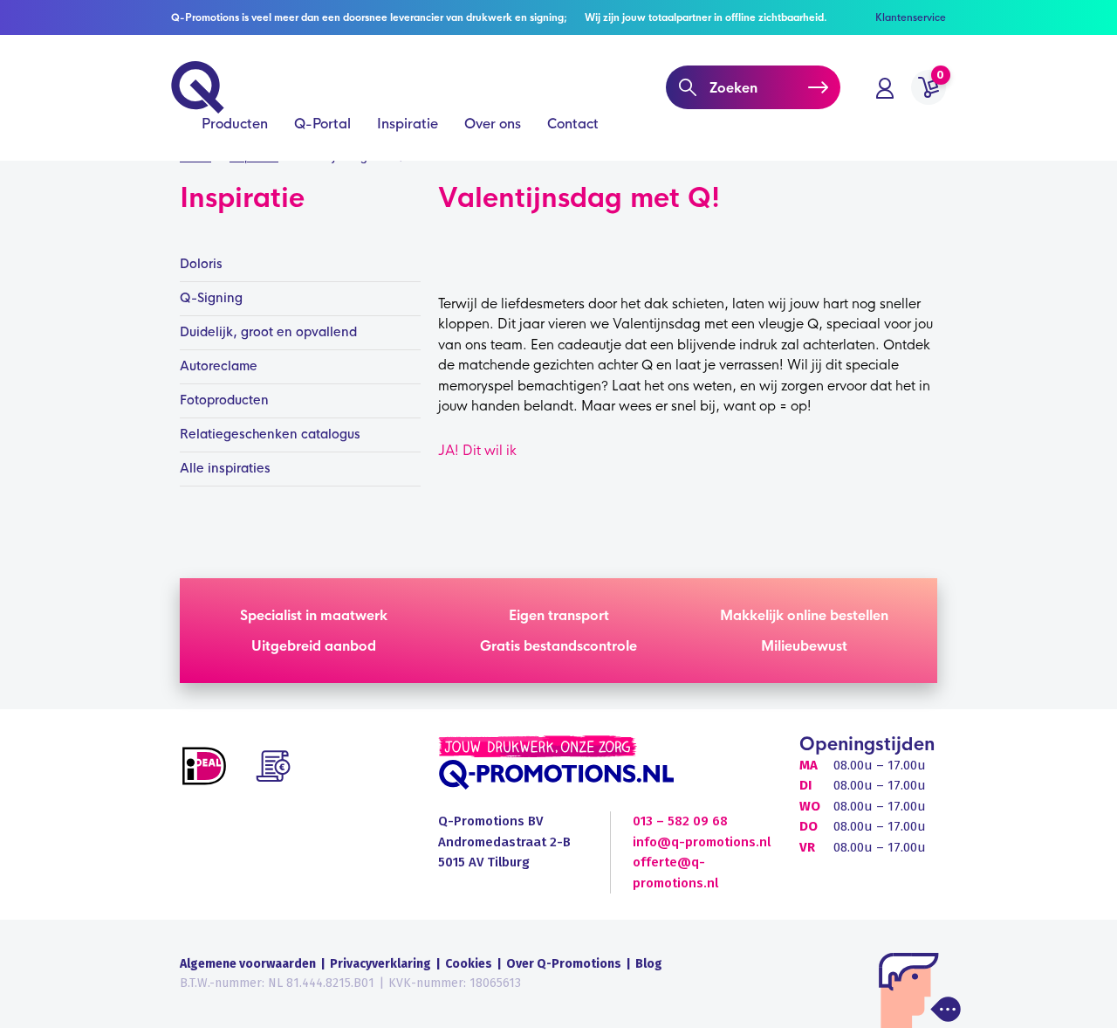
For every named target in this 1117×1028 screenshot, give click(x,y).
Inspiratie (407, 123)
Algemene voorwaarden (248, 963)
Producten (235, 123)
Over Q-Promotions (563, 963)
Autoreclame (218, 366)
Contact (573, 123)
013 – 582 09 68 (680, 821)
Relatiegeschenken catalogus (270, 434)
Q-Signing (211, 298)
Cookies (468, 963)
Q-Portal (322, 123)
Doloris (201, 264)
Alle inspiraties (225, 468)
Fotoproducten (224, 400)
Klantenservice (910, 17)
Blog (648, 963)
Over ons (492, 123)
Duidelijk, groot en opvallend (268, 332)
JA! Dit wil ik (477, 450)
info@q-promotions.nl (702, 842)
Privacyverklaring (380, 963)
